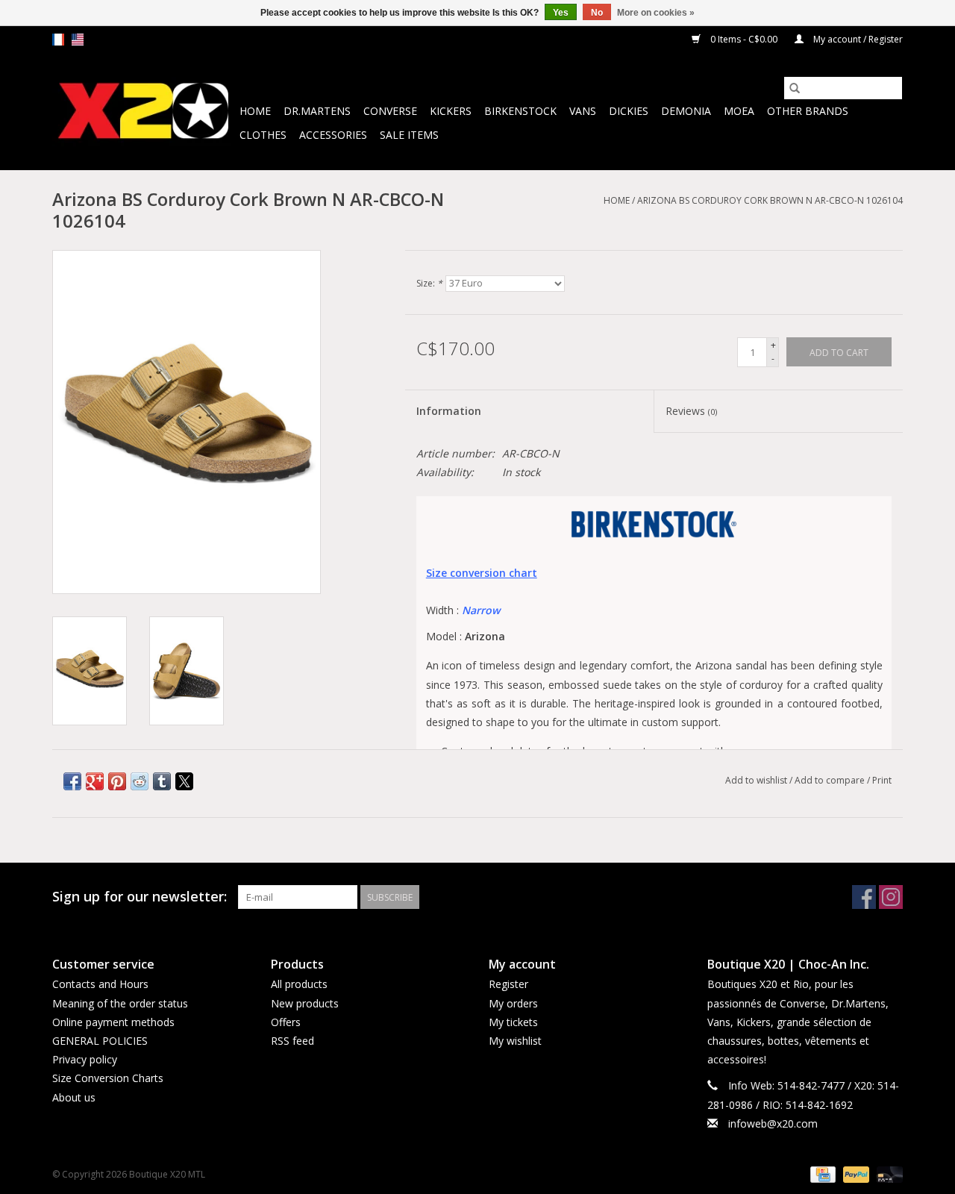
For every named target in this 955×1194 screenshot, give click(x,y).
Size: (429, 283)
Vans (582, 111)
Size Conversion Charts (107, 1078)
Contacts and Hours (100, 984)
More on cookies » (656, 12)
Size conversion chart (481, 573)
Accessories (333, 135)
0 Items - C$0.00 (744, 39)
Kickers (451, 111)
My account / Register (857, 39)
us (78, 40)
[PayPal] (854, 1173)
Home (255, 111)
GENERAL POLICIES (100, 1041)
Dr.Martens (317, 111)
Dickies (628, 111)
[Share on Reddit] (139, 781)
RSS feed (292, 1041)
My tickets (513, 1022)
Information (448, 411)
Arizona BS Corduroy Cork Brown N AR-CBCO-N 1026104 (770, 200)
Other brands (807, 111)
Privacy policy (84, 1059)
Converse (390, 111)
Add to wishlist (757, 780)
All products (299, 984)
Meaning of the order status (120, 1003)
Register (508, 984)
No (597, 12)
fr (58, 40)
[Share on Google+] (95, 781)
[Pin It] (117, 781)
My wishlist (515, 1041)
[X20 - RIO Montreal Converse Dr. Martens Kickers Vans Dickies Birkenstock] (143, 111)
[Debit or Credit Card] (887, 1173)
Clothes (262, 135)
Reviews (691, 411)
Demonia (686, 111)
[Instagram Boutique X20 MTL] (891, 897)
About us (74, 1097)
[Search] (794, 88)
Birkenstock (520, 111)
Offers (286, 1022)
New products (305, 1003)
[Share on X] (184, 781)
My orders (513, 1003)
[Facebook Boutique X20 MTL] (864, 897)
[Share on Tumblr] (162, 781)
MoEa (739, 111)
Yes (561, 12)
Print (882, 780)
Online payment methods (113, 1022)
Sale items (409, 135)
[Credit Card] (821, 1173)
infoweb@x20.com (773, 1123)
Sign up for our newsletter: (139, 896)
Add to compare (831, 780)
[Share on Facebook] (72, 781)
